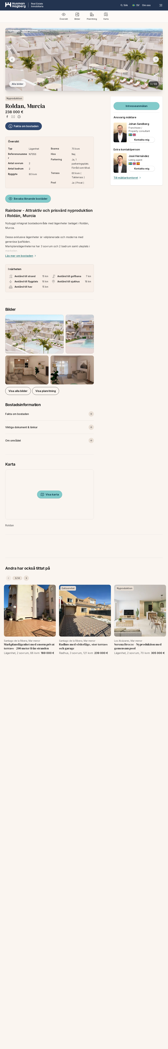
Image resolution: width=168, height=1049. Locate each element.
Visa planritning (45, 391)
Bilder (77, 19)
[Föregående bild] (12, 59)
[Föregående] (8, 578)
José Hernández (139, 156)
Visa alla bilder (18, 391)
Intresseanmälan (136, 106)
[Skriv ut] (19, 117)
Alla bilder (17, 84)
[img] (130, 135)
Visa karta (52, 494)
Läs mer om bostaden (19, 255)
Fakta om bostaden (26, 126)
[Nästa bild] (156, 59)
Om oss (146, 5)
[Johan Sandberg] (120, 132)
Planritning (92, 19)
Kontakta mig (141, 139)
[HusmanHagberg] (24, 5)
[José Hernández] (120, 163)
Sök (126, 5)
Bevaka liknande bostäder (31, 198)
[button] (49, 349)
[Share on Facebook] (7, 117)
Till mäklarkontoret (126, 177)
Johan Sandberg (139, 124)
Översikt (64, 19)
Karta (106, 19)
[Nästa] (26, 578)
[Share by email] (13, 117)
